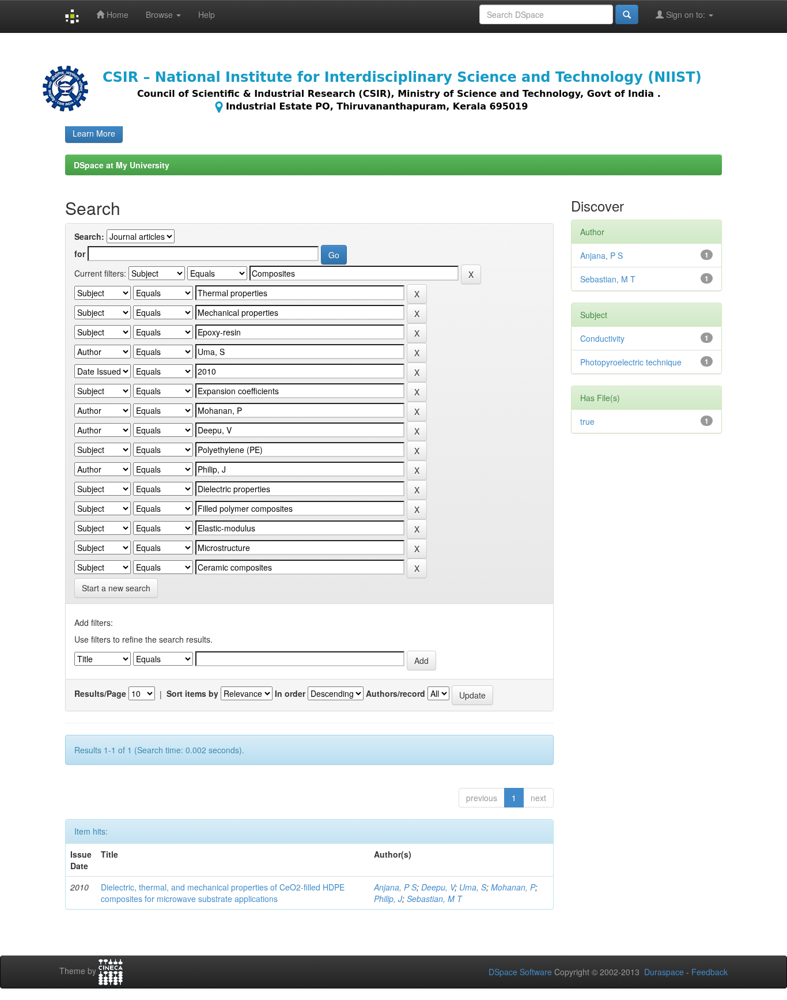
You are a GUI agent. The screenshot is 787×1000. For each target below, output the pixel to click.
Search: (89, 236)
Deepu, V (438, 887)
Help (206, 14)
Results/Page (100, 693)
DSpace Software (520, 972)
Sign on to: (685, 14)
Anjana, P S (395, 887)
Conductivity (602, 338)
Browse (160, 14)
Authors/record (395, 693)
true (587, 421)
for (79, 253)
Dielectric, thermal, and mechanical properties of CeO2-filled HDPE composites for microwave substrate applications (223, 892)
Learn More (94, 133)
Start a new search (116, 588)
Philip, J (388, 898)
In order (290, 693)
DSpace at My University (121, 165)
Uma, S (472, 887)
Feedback (709, 972)
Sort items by (192, 693)
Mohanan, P (513, 887)
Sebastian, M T (434, 898)
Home (116, 14)
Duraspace (664, 972)
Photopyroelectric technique (631, 362)
